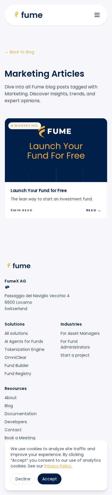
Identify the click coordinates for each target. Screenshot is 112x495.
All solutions (16, 333)
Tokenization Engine (25, 349)
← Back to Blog (19, 52)
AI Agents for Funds (24, 341)
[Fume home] (28, 15)
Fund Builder (17, 365)
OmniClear (15, 357)
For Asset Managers (80, 333)
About (11, 398)
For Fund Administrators (75, 344)
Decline (23, 479)
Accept (49, 479)
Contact (13, 430)
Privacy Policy (57, 466)
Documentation (21, 414)
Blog (9, 406)
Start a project (75, 355)
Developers (16, 422)
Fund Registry (18, 373)
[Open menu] (97, 14)
